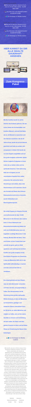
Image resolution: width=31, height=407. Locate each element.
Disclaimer (21, 400)
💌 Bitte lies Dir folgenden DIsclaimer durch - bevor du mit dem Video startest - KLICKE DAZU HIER (15, 6)
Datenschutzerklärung (12, 400)
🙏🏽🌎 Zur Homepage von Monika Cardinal (15, 16)
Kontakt (10, 402)
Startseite (12, 398)
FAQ (15, 402)
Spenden (21, 402)
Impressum (19, 398)
